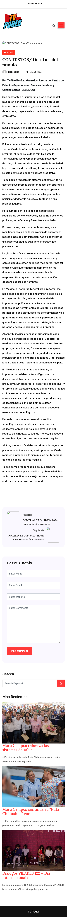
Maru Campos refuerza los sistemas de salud (25, 748)
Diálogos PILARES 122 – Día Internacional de (26, 875)
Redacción (13, 72)
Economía (8, 52)
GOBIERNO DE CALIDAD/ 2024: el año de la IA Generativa (41, 522)
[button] (61, 25)
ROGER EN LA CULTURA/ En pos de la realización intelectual (26, 537)
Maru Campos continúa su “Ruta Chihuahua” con (30, 811)
